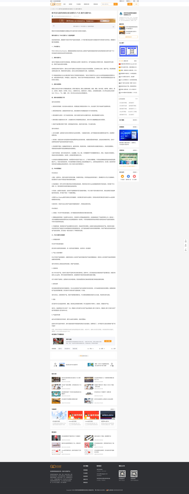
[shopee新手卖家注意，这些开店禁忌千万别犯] (56, 452)
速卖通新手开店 (123, 114)
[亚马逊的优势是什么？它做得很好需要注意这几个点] (88, 379)
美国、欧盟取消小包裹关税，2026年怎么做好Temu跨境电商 (134, 70)
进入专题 (108, 341)
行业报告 (85, 473)
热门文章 (121, 61)
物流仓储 (75, 348)
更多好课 (135, 120)
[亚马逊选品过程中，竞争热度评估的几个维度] (88, 445)
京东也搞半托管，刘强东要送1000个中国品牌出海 (132, 67)
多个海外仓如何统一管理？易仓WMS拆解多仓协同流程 (133, 83)
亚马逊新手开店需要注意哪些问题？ (70, 399)
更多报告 (135, 127)
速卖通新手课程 (123, 108)
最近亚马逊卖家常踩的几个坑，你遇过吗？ (71, 443)
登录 (134, 1)
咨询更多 (135, 172)
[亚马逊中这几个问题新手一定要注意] (88, 393)
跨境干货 (85, 479)
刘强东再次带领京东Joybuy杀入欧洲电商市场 (131, 64)
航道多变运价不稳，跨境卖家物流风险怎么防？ (131, 86)
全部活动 (135, 150)
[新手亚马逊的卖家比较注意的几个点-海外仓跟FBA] (56, 379)
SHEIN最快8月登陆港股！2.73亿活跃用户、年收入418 (133, 92)
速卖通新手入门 (132, 108)
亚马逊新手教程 (123, 102)
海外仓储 (68, 339)
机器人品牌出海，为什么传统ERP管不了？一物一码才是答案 (135, 89)
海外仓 (60, 348)
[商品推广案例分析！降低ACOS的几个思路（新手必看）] (88, 386)
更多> (135, 61)
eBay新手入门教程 (132, 111)
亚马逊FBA (67, 348)
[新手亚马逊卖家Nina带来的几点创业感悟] (88, 400)
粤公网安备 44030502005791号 (115, 490)
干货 (56, 9)
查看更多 (113, 409)
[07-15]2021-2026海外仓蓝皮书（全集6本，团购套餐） (129, 166)
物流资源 (85, 476)
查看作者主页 (128, 37)
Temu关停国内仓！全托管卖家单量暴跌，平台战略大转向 (134, 79)
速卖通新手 (131, 102)
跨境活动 (85, 482)
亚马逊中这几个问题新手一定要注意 (102, 392)
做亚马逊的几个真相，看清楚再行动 (102, 436)
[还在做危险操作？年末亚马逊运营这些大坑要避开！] (56, 393)
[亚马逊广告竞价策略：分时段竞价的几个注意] (56, 386)
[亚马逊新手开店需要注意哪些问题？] (56, 400)
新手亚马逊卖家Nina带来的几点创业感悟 (103, 399)
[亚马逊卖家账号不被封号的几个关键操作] (56, 437)
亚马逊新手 (131, 114)
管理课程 (85, 470)
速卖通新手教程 (132, 105)
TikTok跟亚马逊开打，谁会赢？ (128, 76)
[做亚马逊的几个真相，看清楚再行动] (88, 437)
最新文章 (126, 61)
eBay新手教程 (123, 111)
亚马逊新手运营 (123, 105)
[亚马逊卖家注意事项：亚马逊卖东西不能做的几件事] (88, 452)
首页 (53, 9)
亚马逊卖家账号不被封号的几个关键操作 (71, 436)
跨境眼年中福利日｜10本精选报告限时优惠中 (131, 73)
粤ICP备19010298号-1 (100, 490)
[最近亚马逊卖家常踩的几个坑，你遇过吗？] (56, 445)
